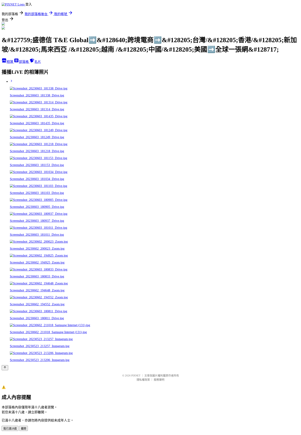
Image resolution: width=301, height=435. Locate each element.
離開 (23, 428)
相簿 (10, 61)
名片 (37, 61)
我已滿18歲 (10, 428)
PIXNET (135, 375)
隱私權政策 (143, 379)
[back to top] (5, 367)
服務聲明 (159, 379)
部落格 (24, 61)
